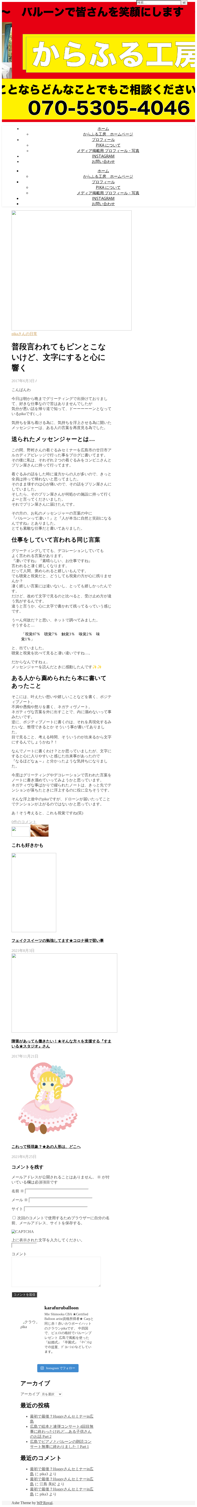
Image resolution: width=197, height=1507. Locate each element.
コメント (19, 1254)
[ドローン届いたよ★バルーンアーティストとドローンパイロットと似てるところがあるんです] (21, 835)
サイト (17, 1209)
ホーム (103, 128)
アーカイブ (30, 1394)
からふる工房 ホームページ (108, 134)
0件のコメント (24, 822)
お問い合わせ (103, 161)
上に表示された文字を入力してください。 (48, 1240)
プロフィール (103, 139)
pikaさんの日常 (24, 334)
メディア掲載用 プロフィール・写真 (108, 150)
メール (20, 1200)
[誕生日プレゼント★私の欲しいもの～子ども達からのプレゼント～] (40, 835)
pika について (108, 145)
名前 (18, 1191)
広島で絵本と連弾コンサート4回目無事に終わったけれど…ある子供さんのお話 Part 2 (61, 1431)
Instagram (103, 156)
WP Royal (44, 1503)
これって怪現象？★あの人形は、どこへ (46, 1147)
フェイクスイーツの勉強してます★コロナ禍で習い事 (58, 940)
